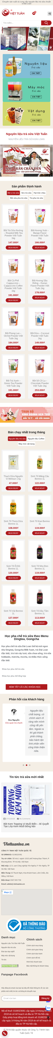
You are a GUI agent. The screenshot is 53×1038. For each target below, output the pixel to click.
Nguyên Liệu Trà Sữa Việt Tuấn (13, 943)
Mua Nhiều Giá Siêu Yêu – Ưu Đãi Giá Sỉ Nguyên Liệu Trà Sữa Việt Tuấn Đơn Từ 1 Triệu (28, 826)
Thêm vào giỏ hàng (39, 248)
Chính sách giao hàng (34, 950)
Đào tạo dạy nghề (8, 951)
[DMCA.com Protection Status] (9, 966)
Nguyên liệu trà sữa (8, 947)
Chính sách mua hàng (34, 946)
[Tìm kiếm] (46, 22)
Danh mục (8, 937)
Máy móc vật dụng (8, 956)
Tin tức (3, 960)
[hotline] (4, 1033)
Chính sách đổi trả (33, 958)
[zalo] (48, 1008)
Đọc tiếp (13, 248)
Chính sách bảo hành (34, 954)
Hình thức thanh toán (34, 962)
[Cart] (34, 13)
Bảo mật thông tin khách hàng (37, 966)
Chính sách (34, 939)
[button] (50, 14)
